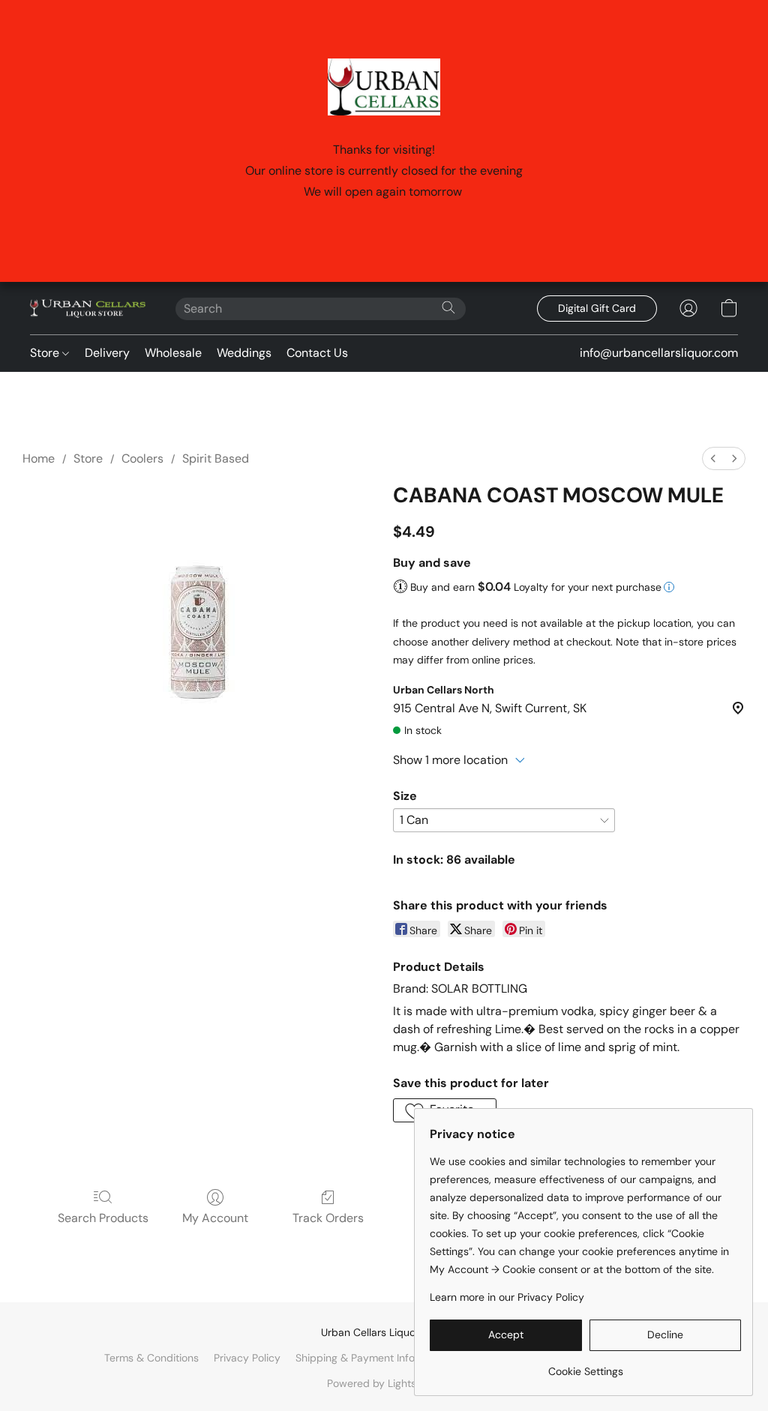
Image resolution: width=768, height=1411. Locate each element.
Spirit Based (215, 458)
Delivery (107, 353)
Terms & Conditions (151, 1358)
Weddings (244, 353)
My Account (215, 1218)
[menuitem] (713, 458)
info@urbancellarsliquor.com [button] (659, 353)
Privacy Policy (247, 1358)
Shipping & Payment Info (355, 1358)
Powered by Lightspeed (384, 1383)
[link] (585, 1365)
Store (46, 353)
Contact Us (317, 353)
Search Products (103, 1218)
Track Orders (328, 1218)
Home (38, 458)
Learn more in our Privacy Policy (507, 1297)
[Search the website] (448, 307)
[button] (88, 308)
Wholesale (173, 353)
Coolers (143, 458)
